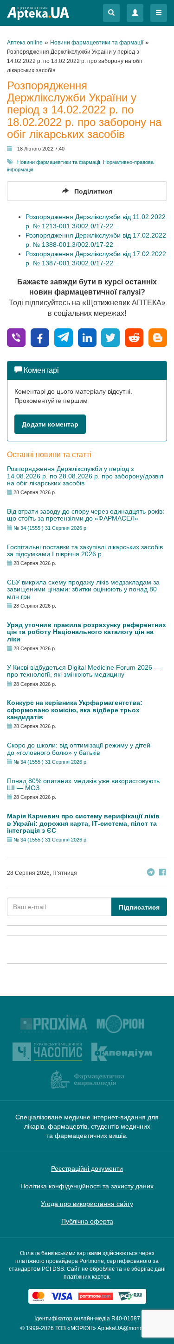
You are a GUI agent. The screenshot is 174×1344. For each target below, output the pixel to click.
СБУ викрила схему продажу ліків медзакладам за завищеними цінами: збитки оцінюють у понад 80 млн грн (83, 589)
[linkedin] (87, 337)
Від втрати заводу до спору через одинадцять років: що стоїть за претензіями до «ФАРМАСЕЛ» (85, 515)
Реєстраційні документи (87, 1168)
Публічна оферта (87, 1221)
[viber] (16, 337)
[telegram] (63, 337)
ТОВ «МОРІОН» (75, 1328)
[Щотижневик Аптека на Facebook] (162, 873)
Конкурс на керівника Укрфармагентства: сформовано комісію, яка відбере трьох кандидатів (74, 710)
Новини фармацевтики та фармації (58, 162)
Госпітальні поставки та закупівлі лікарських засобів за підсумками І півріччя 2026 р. (85, 550)
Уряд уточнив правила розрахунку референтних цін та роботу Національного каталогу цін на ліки (86, 632)
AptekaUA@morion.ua (125, 1328)
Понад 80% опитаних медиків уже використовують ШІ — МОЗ (83, 784)
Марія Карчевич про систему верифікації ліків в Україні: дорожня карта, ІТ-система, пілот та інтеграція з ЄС (83, 823)
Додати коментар (50, 424)
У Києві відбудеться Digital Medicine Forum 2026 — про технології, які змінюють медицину (84, 671)
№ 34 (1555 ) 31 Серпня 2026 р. (50, 528)
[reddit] (134, 337)
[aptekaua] (157, 337)
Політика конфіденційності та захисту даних (87, 1186)
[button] (111, 13)
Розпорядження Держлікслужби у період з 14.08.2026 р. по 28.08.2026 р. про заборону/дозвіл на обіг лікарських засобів (85, 476)
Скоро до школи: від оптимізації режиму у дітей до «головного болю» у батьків (78, 748)
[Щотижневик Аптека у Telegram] (150, 873)
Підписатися (139, 907)
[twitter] (110, 337)
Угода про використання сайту (87, 1203)
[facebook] (40, 337)
